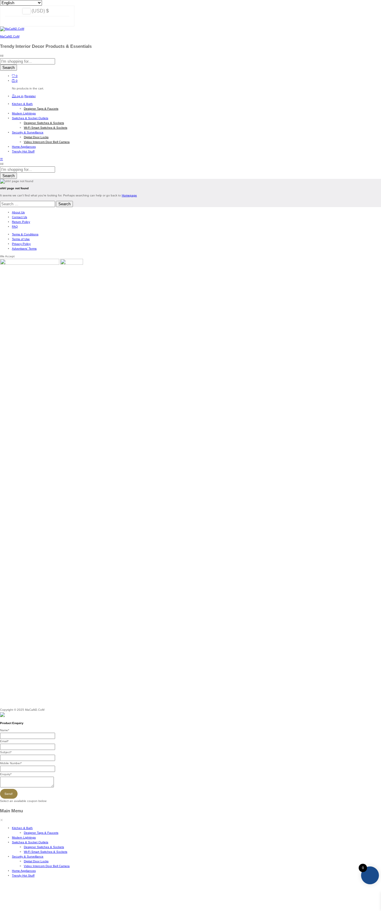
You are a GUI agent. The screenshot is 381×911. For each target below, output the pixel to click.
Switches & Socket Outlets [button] (30, 118)
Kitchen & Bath (22, 828)
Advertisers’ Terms (24, 248)
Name (4, 730)
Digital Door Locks (36, 137)
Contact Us (19, 217)
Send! (8, 793)
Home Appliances (24, 146)
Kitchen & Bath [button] (22, 103)
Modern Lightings (24, 113)
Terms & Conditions (25, 234)
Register (30, 96)
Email (4, 741)
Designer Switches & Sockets (44, 122)
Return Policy (21, 221)
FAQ (15, 226)
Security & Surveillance (27, 856)
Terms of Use (21, 239)
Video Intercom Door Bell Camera (47, 142)
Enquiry (6, 774)
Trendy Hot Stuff (23, 151)
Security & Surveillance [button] (27, 132)
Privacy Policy (21, 243)
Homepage (129, 195)
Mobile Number (11, 763)
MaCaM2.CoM (9, 36)
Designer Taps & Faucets (41, 108)
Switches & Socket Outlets (30, 842)
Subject (6, 752)
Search (8, 67)
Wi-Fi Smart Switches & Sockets (45, 127)
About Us (18, 212)
